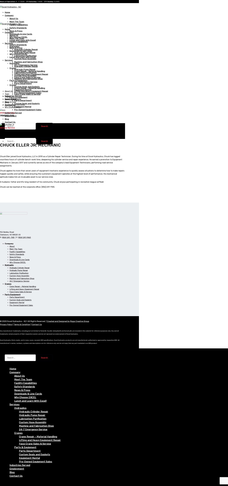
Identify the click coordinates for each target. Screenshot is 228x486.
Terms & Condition (22, 324)
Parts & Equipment (18, 97)
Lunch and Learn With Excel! (23, 57)
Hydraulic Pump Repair (25, 69)
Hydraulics (14, 63)
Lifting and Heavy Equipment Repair (31, 91)
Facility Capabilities (19, 42)
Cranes (13, 85)
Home (13, 368)
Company (9, 15)
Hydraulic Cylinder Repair (26, 66)
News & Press (16, 31)
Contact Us (10, 122)
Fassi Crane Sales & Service (27, 94)
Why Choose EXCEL (18, 54)
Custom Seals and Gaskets (27, 103)
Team (7, 94)
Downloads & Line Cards (21, 34)
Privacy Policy (6, 324)
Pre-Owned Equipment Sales (27, 110)
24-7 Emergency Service (25, 82)
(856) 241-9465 (24, 237)
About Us (14, 18)
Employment (11, 116)
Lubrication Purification (25, 73)
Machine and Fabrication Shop (28, 62)
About (12, 246)
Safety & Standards (13, 99)
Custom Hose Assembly (25, 59)
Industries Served (20, 465)
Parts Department (23, 83)
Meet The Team (17, 22)
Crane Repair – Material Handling (29, 88)
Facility (8, 96)
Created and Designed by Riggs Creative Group (68, 321)
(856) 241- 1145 (8, 237)
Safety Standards (18, 28)
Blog (12, 472)
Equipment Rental (22, 107)
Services (9, 43)
